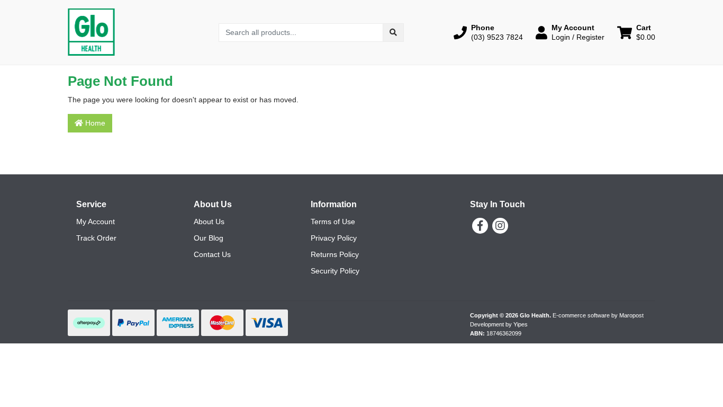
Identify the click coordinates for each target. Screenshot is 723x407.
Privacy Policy (334, 238)
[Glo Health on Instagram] (500, 226)
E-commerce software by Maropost (598, 315)
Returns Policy (335, 254)
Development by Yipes (499, 324)
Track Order (96, 238)
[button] (488, 32)
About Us (209, 221)
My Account (95, 221)
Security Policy (335, 271)
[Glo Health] (91, 32)
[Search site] (393, 32)
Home (94, 123)
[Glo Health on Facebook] (480, 226)
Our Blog (208, 238)
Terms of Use (333, 221)
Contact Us (212, 254)
